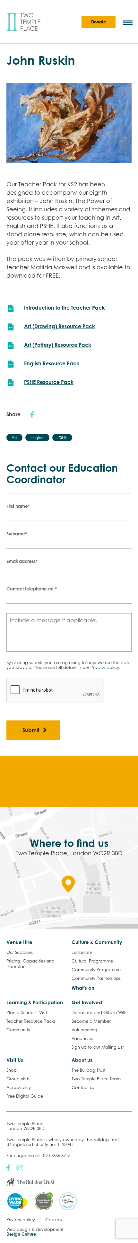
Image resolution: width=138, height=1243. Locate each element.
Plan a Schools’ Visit (26, 1012)
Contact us (83, 1087)
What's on (83, 988)
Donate (98, 21)
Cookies (53, 1219)
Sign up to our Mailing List (98, 1047)
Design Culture (21, 1234)
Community (18, 1029)
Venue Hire (19, 942)
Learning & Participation (34, 1002)
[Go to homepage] (23, 22)
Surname (16, 533)
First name (18, 506)
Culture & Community (97, 942)
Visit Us (14, 1060)
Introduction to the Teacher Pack (64, 308)
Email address (22, 561)
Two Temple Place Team (96, 1078)
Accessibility (18, 1087)
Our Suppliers (19, 952)
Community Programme (96, 969)
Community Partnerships (96, 978)
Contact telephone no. (31, 588)
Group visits (18, 1078)
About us (82, 1060)
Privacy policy (105, 667)
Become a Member (91, 1021)
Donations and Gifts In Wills (99, 1012)
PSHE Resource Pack (48, 382)
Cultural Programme (92, 960)
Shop (11, 1070)
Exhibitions (82, 952)
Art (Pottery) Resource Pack (57, 345)
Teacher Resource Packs (31, 1021)
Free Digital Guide (24, 1096)
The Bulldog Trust (88, 1070)
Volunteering (84, 1029)
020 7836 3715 (56, 1155)
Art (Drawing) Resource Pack (59, 326)
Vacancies (82, 1038)
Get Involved (87, 1002)
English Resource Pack (51, 363)
